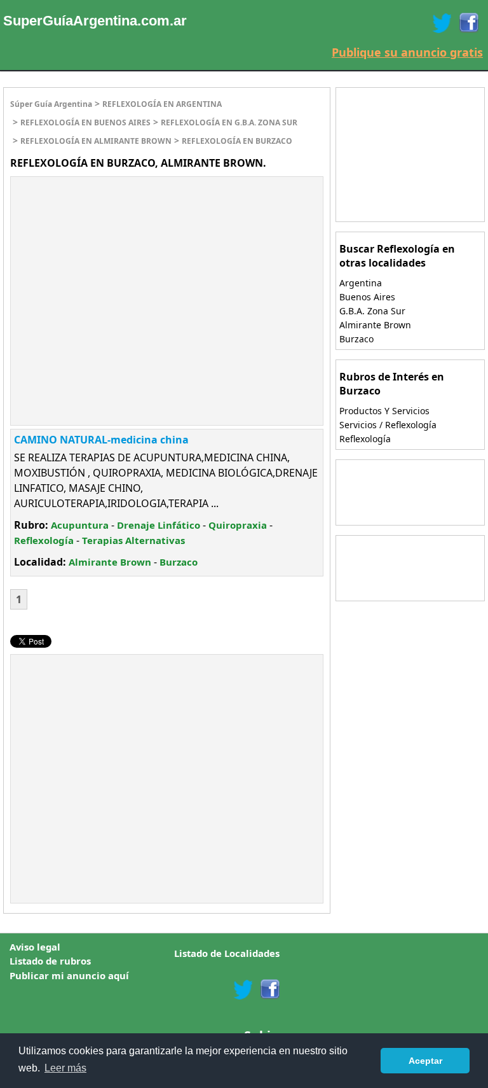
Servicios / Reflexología (388, 425)
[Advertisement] (117, 269)
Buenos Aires (367, 297)
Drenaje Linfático (158, 525)
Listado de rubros (50, 960)
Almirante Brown (110, 561)
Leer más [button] (65, 1068)
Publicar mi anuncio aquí (69, 975)
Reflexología (44, 540)
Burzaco (178, 561)
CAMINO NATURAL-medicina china (101, 440)
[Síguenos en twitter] (242, 989)
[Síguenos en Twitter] (441, 23)
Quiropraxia (237, 525)
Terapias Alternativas (133, 540)
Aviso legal (35, 946)
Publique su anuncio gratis (407, 52)
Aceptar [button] (425, 1061)
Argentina (360, 283)
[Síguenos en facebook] (269, 989)
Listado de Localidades (227, 953)
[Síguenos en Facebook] (468, 23)
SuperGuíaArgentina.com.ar (95, 21)
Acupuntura (80, 525)
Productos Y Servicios (384, 411)
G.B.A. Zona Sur (372, 311)
